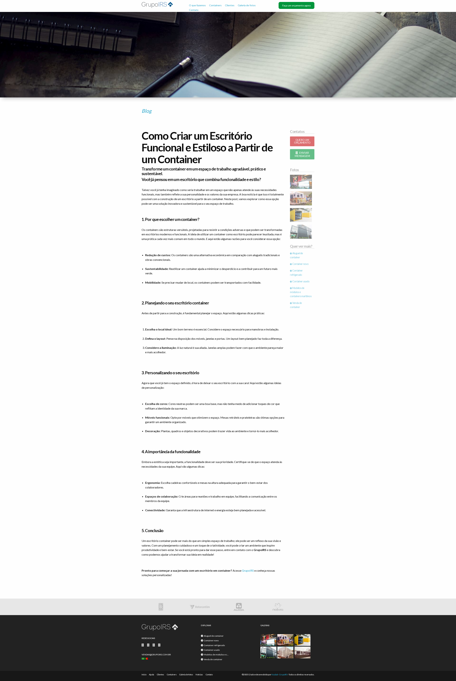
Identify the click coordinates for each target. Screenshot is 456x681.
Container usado (300, 281)
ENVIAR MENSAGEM (302, 154)
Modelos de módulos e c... (216, 654)
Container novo (300, 263)
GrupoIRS (248, 570)
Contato (193, 9)
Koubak (274, 674)
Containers (215, 5)
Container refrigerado (214, 645)
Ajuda (151, 674)
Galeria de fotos (247, 5)
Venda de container (212, 659)
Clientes (229, 5)
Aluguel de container (213, 636)
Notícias (199, 674)
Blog (146, 111)
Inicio (144, 674)
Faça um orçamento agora (296, 5)
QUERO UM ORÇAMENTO (302, 141)
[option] (169, 607)
